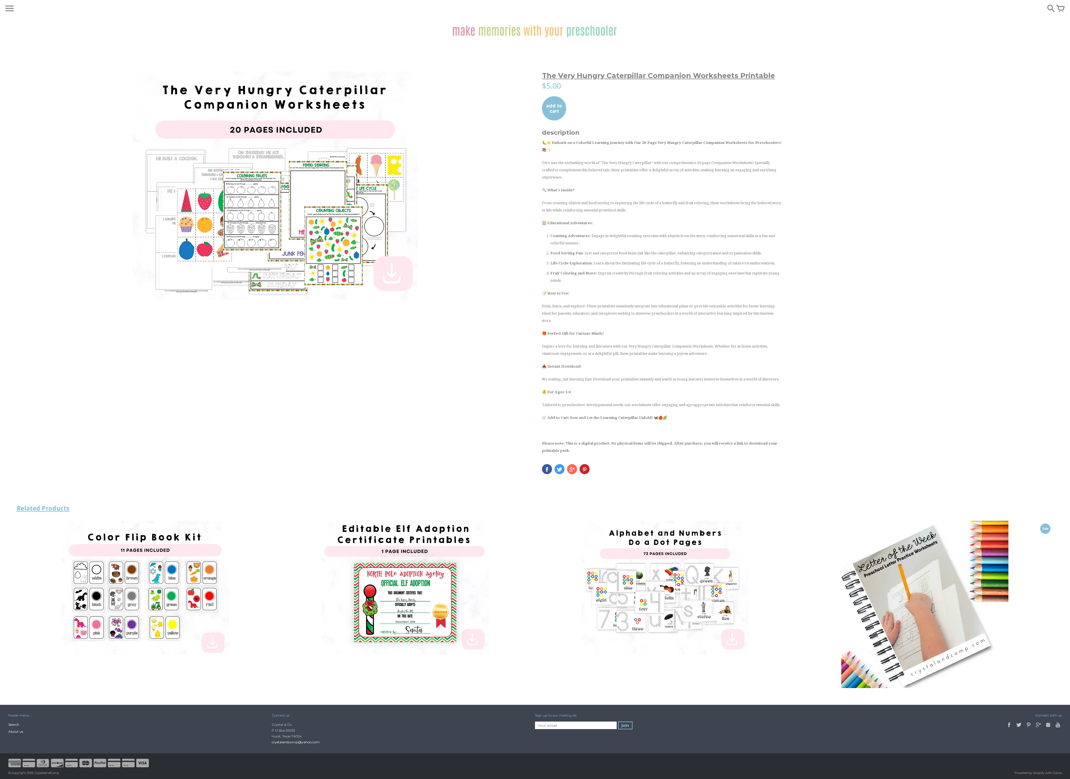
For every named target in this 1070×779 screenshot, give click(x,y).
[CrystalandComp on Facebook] (1009, 728)
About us (15, 731)
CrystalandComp (47, 773)
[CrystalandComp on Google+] (1038, 728)
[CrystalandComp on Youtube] (1058, 728)
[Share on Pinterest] (585, 469)
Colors (1057, 773)
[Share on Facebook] (547, 469)
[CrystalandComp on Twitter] (1019, 728)
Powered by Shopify (1029, 773)
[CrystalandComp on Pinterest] (1029, 728)
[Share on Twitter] (560, 469)
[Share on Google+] (572, 469)
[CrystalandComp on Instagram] (1048, 728)
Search (13, 724)
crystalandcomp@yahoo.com (296, 742)
